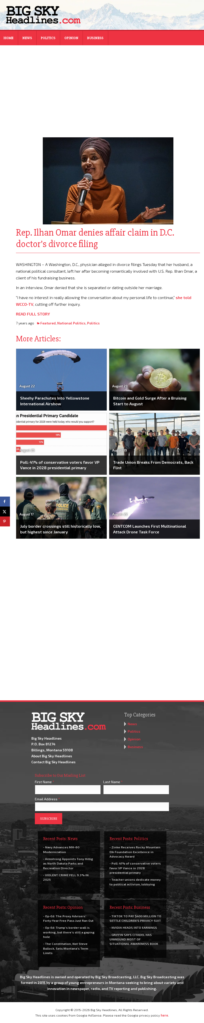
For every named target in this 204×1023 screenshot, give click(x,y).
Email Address (47, 799)
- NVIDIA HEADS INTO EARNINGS (133, 927)
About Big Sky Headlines (51, 756)
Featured (48, 323)
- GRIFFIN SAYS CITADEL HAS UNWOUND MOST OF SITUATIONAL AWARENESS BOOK (133, 939)
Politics (48, 38)
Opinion (71, 38)
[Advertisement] (102, 88)
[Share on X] (5, 511)
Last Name (113, 782)
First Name (44, 782)
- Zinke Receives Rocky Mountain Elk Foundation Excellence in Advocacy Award (134, 851)
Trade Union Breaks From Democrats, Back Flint (153, 465)
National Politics (71, 323)
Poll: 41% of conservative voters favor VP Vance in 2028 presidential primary (60, 465)
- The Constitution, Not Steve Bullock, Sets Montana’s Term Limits (65, 948)
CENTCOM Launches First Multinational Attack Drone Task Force (149, 529)
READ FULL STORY (33, 313)
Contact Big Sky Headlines (53, 762)
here (164, 1015)
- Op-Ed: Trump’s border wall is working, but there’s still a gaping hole (69, 931)
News (27, 38)
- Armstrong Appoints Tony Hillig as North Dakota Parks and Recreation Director (68, 863)
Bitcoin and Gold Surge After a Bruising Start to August (150, 401)
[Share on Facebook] (5, 502)
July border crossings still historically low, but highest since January (60, 529)
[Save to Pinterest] (5, 521)
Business (95, 38)
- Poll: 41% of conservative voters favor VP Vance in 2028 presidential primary (135, 867)
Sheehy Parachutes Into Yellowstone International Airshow (54, 401)
